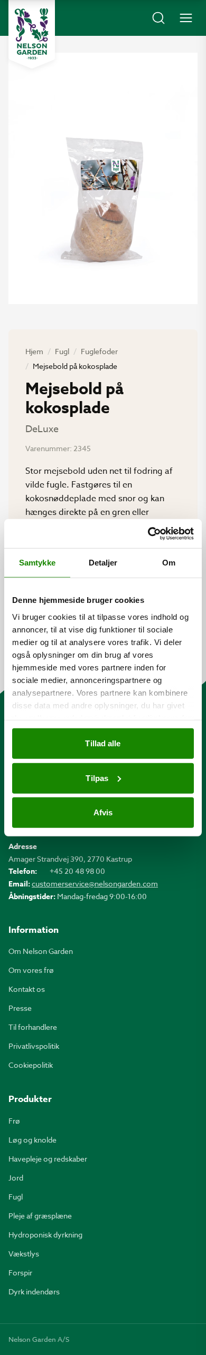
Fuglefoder (99, 351)
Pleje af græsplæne (40, 1216)
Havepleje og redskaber (47, 1159)
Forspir (20, 1273)
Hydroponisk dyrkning (45, 1235)
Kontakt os (26, 989)
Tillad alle (102, 743)
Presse (20, 1008)
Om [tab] (168, 562)
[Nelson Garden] (31, 34)
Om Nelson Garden (40, 951)
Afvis (103, 812)
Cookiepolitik (30, 1065)
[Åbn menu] (186, 18)
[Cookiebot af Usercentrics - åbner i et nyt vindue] (148, 533)
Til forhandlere (32, 1027)
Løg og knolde (32, 1140)
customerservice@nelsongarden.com (95, 884)
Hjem (34, 351)
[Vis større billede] (103, 178)
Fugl (62, 351)
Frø (14, 1121)
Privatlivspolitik (33, 1046)
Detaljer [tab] (103, 562)
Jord (15, 1178)
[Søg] (158, 18)
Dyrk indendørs (34, 1291)
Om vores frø (31, 970)
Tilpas (97, 777)
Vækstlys (23, 1254)
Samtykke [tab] (37, 562)
